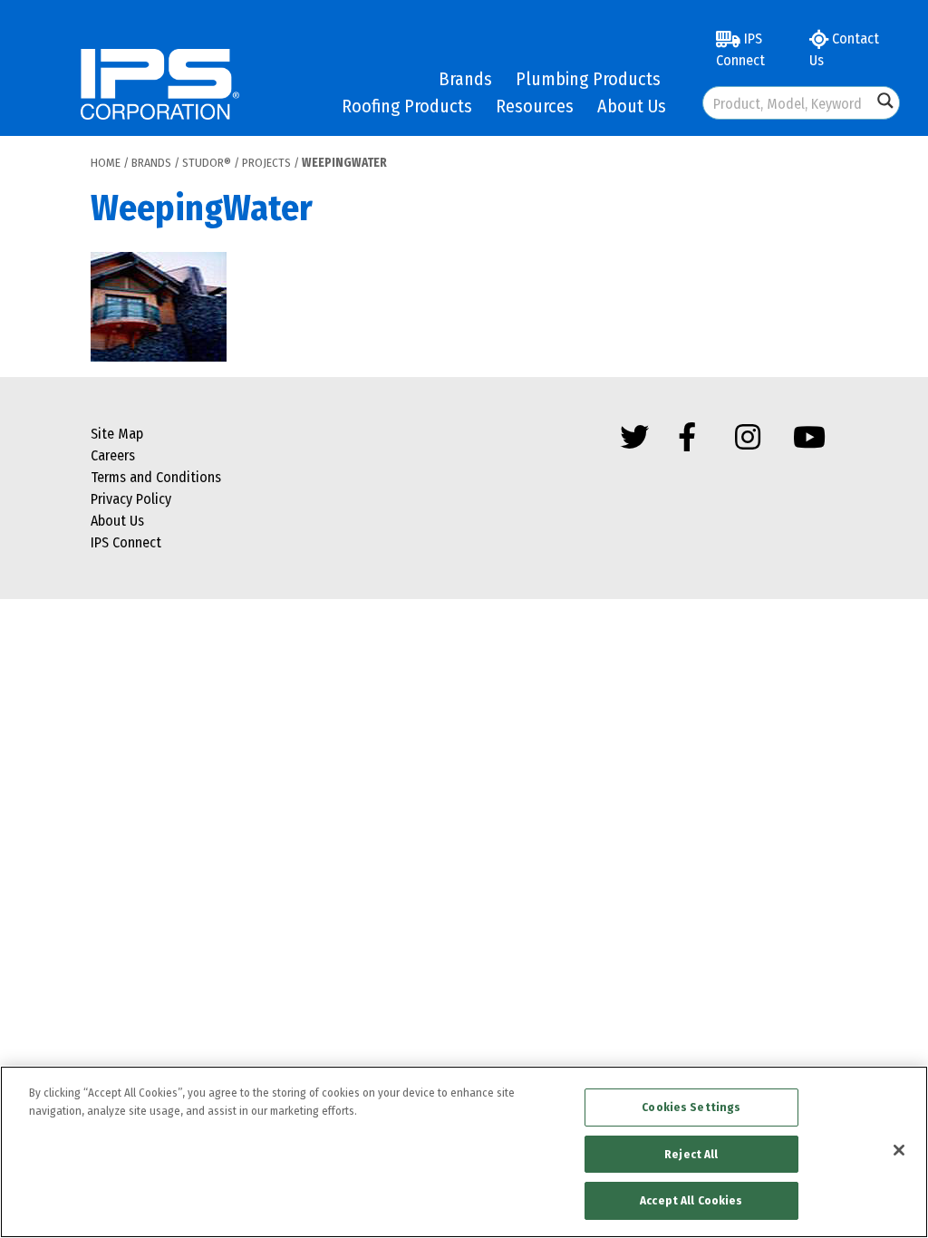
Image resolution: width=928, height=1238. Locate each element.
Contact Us (844, 49)
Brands (465, 79)
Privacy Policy (131, 499)
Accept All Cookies (691, 1200)
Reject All (691, 1154)
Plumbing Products (588, 79)
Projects (266, 162)
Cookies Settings (691, 1107)
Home (106, 162)
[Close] (899, 1150)
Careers (113, 455)
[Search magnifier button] (885, 100)
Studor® (206, 162)
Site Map (117, 433)
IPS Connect (740, 49)
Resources (535, 106)
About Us (631, 106)
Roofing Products (407, 106)
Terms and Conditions (156, 477)
